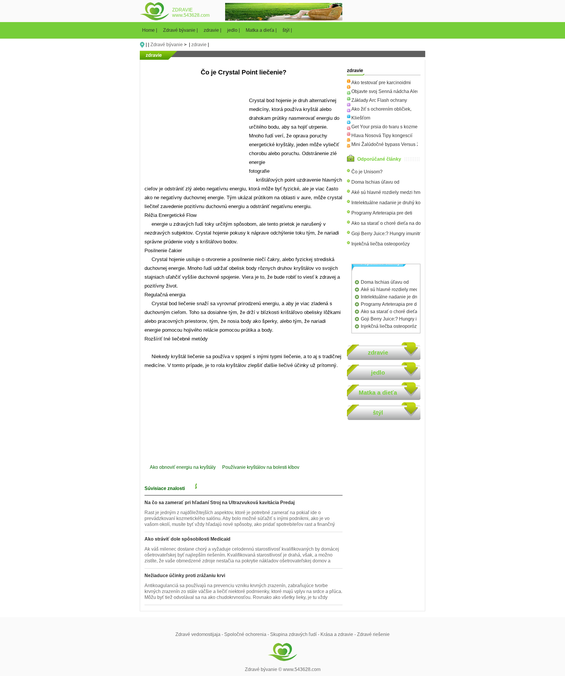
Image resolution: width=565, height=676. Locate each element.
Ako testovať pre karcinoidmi (381, 82)
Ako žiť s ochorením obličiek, (381, 109)
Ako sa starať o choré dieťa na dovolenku (394, 223)
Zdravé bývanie (166, 44)
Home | (150, 30)
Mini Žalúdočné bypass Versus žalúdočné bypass (403, 144)
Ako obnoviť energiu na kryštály (183, 467)
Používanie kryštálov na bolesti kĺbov (261, 467)
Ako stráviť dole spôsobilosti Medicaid (187, 539)
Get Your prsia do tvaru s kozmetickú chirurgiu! (399, 126)
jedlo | (234, 30)
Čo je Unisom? (367, 171)
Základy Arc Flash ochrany (379, 100)
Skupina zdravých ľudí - (295, 634)
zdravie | (213, 30)
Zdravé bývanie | (181, 30)
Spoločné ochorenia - (247, 634)
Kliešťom (360, 117)
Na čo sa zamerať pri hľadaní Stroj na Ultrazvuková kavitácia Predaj (219, 502)
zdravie (199, 44)
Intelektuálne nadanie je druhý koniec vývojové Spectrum (410, 202)
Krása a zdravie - (338, 634)
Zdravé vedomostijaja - (199, 634)
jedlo (378, 372)
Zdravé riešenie (373, 634)
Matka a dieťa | (262, 30)
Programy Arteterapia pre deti (381, 212)
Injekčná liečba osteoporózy (380, 243)
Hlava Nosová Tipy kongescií (381, 135)
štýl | (287, 30)
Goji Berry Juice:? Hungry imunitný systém (395, 233)
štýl (378, 412)
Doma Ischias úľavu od (375, 182)
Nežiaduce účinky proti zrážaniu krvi (184, 575)
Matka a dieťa (378, 392)
